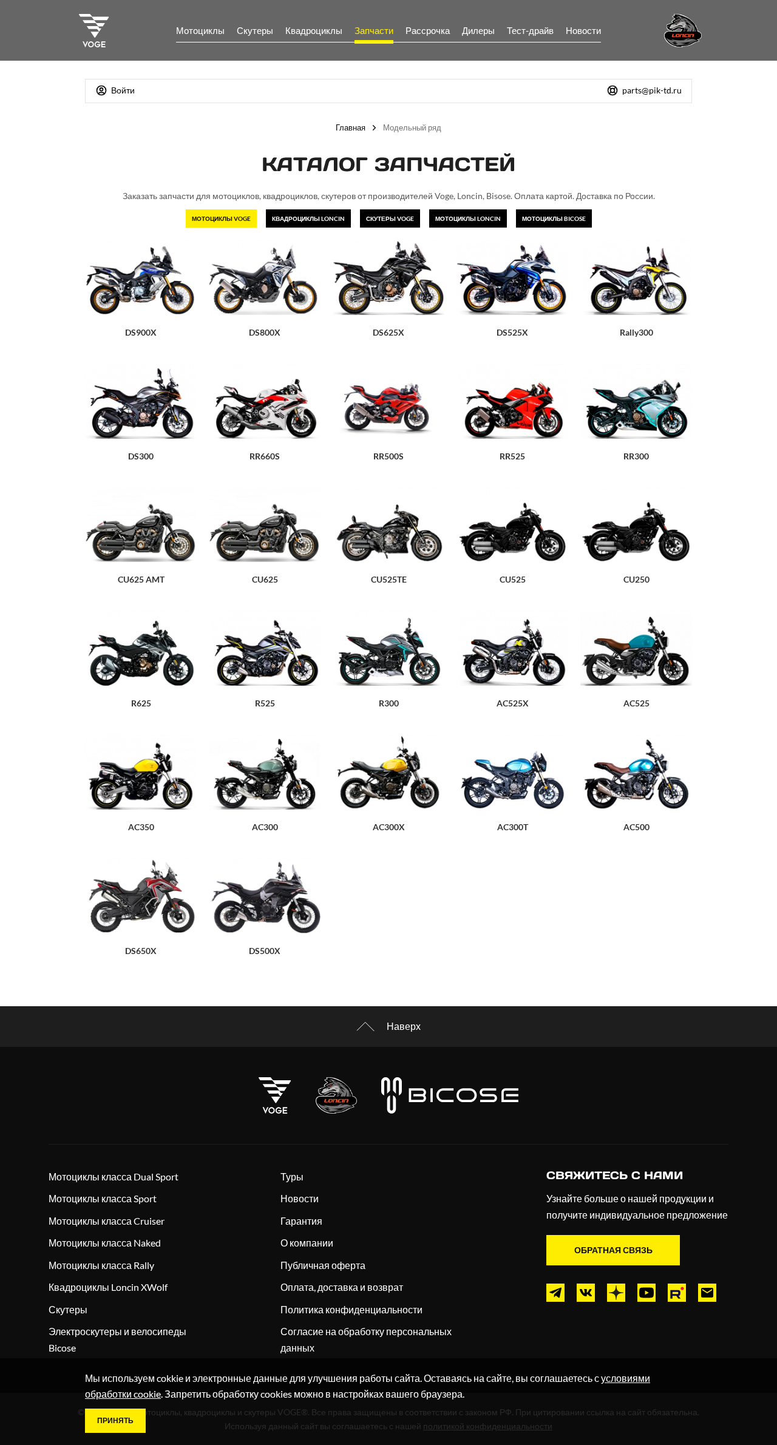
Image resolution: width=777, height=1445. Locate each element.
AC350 (141, 827)
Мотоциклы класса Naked (105, 1242)
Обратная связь (613, 1250)
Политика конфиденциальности (351, 1309)
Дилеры (478, 30)
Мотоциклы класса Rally (101, 1265)
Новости (583, 30)
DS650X (141, 951)
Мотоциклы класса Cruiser (107, 1221)
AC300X (389, 827)
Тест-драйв (530, 30)
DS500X (264, 951)
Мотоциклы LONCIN (468, 218)
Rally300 (636, 332)
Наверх (404, 1026)
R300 (389, 703)
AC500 (636, 827)
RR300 (636, 456)
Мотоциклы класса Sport (103, 1198)
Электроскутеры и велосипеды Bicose (117, 1339)
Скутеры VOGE (390, 218)
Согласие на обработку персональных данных (366, 1339)
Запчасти (374, 30)
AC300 (265, 827)
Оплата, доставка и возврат (341, 1287)
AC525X (513, 703)
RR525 (512, 456)
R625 (141, 703)
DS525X (512, 332)
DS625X (388, 332)
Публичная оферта (322, 1265)
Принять (115, 1420)
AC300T (512, 827)
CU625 (265, 579)
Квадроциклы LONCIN (308, 218)
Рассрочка (427, 30)
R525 (265, 703)
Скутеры (255, 30)
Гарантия (301, 1221)
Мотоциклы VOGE (221, 218)
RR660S (264, 456)
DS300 (141, 456)
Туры (292, 1176)
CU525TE (389, 579)
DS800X (264, 332)
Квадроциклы (313, 30)
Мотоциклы (200, 30)
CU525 (513, 579)
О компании (306, 1242)
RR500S (388, 456)
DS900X (141, 332)
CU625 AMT (141, 579)
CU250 (636, 579)
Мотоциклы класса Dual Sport (113, 1176)
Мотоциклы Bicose (554, 218)
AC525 (636, 703)
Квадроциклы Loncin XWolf (108, 1287)
